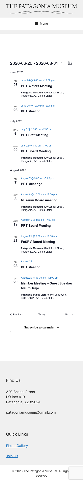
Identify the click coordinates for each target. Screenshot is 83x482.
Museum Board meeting (39, 200)
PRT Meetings (31, 183)
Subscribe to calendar (39, 327)
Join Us (12, 456)
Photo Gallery (17, 446)
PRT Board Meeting (36, 151)
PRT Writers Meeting (36, 86)
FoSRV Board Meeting (38, 241)
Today (41, 314)
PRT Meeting (30, 111)
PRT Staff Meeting (34, 135)
